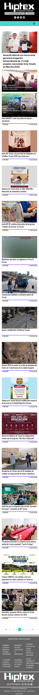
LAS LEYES (18, 662)
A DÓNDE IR (30, 661)
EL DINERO (30, 665)
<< (6, 629)
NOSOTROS (19, 693)
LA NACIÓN (6, 666)
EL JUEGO (17, 664)
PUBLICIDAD (31, 691)
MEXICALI (6, 649)
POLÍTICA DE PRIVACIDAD (19, 688)
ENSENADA (7, 654)
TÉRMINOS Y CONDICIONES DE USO (15, 691)
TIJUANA (6, 652)
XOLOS (16, 666)
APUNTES (29, 667)
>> (33, 629)
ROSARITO (18, 645)
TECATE (17, 647)
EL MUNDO (18, 660)
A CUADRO (6, 660)
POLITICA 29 (30, 646)
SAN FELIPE (18, 649)
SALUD (28, 659)
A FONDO (29, 644)
